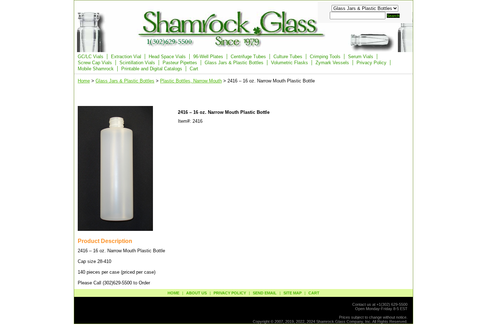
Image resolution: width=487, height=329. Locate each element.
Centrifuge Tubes (248, 56)
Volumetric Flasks (289, 62)
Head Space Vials (167, 56)
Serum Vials (360, 56)
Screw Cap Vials (95, 62)
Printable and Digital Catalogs (151, 68)
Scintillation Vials (137, 62)
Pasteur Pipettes (180, 62)
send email (265, 293)
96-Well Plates (208, 56)
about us (196, 293)
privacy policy (230, 293)
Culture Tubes (287, 56)
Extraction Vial (126, 56)
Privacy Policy (371, 62)
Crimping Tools (325, 56)
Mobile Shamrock (96, 68)
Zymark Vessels (332, 62)
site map (292, 293)
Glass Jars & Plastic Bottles (234, 62)
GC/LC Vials (90, 56)
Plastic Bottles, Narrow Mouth (191, 80)
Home (84, 80)
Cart (194, 68)
